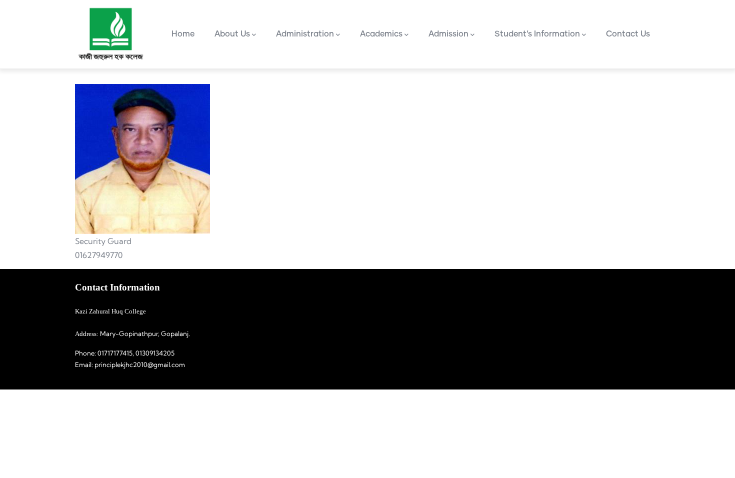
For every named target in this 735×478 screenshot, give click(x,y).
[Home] (110, 34)
